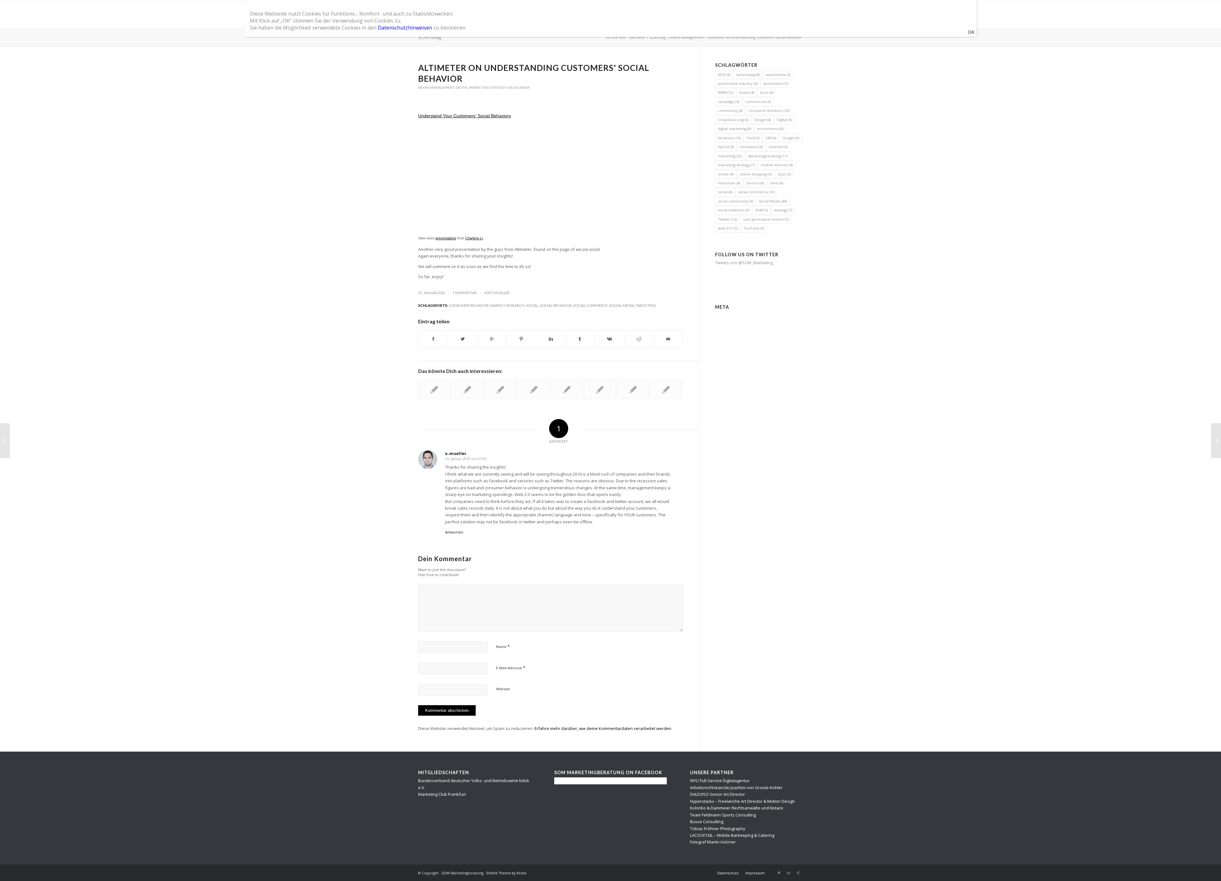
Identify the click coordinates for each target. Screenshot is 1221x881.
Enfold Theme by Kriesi (506, 873)
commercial (758, 101)
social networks (733, 210)
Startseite (637, 37)
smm (776, 183)
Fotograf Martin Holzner (713, 842)
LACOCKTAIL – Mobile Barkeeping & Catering (732, 835)
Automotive (775, 83)
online (726, 174)
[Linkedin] (788, 873)
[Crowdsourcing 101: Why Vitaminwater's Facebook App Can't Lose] (467, 389)
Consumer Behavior (469, 305)
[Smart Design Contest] (5, 440)
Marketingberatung (768, 156)
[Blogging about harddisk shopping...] (533, 389)
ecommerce (770, 128)
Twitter (727, 219)
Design (763, 119)
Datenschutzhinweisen (405, 27)
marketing (730, 156)
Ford (753, 137)
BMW (725, 92)
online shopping (756, 174)
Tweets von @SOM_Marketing (744, 262)
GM (770, 137)
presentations (445, 238)
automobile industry (737, 83)
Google (790, 137)
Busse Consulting (706, 821)
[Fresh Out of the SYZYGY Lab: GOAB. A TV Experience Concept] (600, 389)
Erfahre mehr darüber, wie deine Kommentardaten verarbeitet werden (603, 728)
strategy (783, 210)
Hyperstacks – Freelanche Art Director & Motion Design (742, 801)
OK (971, 32)
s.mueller (500, 293)
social (532, 305)
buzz (766, 92)
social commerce (590, 305)
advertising (748, 74)
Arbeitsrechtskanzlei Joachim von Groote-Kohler (736, 787)
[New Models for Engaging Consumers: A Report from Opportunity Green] (666, 389)
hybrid (726, 146)
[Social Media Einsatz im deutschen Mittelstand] (434, 389)
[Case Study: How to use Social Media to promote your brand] (500, 389)
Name (503, 646)
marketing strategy (736, 164)
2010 (724, 74)
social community (735, 201)
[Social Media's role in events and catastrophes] (633, 389)
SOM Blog (429, 37)
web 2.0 (728, 228)
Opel (784, 174)
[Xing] (798, 873)
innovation (751, 146)
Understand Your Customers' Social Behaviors (464, 115)
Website (503, 688)
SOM (761, 210)
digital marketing (734, 128)
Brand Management (687, 37)
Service (755, 183)
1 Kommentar (464, 293)
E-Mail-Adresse (510, 668)
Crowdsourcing (733, 119)
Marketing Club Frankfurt (442, 794)
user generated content (766, 219)
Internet (778, 146)
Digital (462, 87)
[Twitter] (779, 873)
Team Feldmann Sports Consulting (723, 815)
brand (746, 92)
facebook (729, 137)
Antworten (454, 532)
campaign (728, 101)
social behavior (556, 305)
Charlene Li (474, 238)
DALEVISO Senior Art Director (717, 794)
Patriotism (729, 183)
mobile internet (777, 164)
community (730, 110)
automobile (778, 74)
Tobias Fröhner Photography (717, 828)
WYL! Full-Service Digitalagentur (720, 780)
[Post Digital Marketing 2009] (567, 389)
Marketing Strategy (488, 87)
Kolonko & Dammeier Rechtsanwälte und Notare (736, 808)
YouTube (754, 228)
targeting (646, 305)
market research (507, 305)
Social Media (519, 87)
